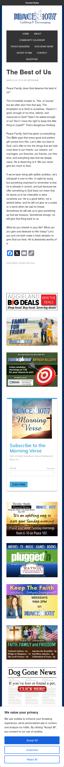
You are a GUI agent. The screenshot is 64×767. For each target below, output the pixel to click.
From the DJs (26, 262)
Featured (12, 262)
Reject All (32, 759)
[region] (32, 736)
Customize (32, 750)
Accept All (32, 740)
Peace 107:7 (35, 17)
